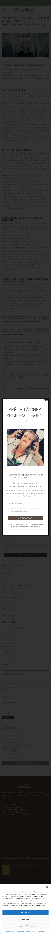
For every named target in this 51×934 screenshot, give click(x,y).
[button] (47, 887)
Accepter (25, 912)
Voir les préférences (25, 926)
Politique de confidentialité (14, 931)
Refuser (25, 919)
